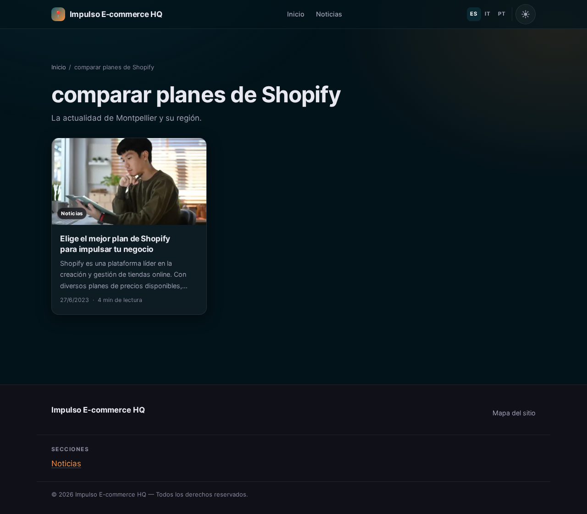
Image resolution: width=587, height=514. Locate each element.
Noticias (329, 14)
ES (473, 14)
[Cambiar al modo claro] (525, 14)
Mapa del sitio (514, 413)
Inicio (296, 14)
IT (487, 14)
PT (501, 14)
